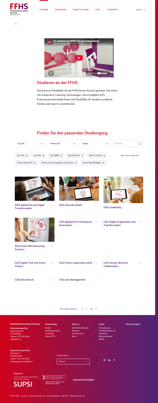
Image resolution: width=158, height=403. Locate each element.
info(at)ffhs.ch (15, 339)
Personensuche (77, 334)
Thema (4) (55, 143)
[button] (82, 309)
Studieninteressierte (52, 331)
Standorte (112, 10)
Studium (44, 10)
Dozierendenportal (106, 336)
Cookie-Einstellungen (53, 396)
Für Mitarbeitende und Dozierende (107, 332)
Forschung (60, 10)
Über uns (75, 324)
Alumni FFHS (50, 336)
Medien (48, 328)
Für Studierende (105, 328)
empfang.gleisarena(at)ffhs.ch (21, 362)
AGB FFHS (64, 396)
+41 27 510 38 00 (22, 337)
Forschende (49, 334)
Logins (101, 324)
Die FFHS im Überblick (80, 328)
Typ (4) (21, 143)
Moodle (102, 339)
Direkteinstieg (51, 324)
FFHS (98, 10)
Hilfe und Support (133, 324)
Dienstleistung (81, 10)
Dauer (85, 143)
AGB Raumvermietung (76, 396)
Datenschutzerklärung (37, 396)
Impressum (24, 396)
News (74, 336)
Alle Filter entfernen (130, 156)
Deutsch (62, 361)
